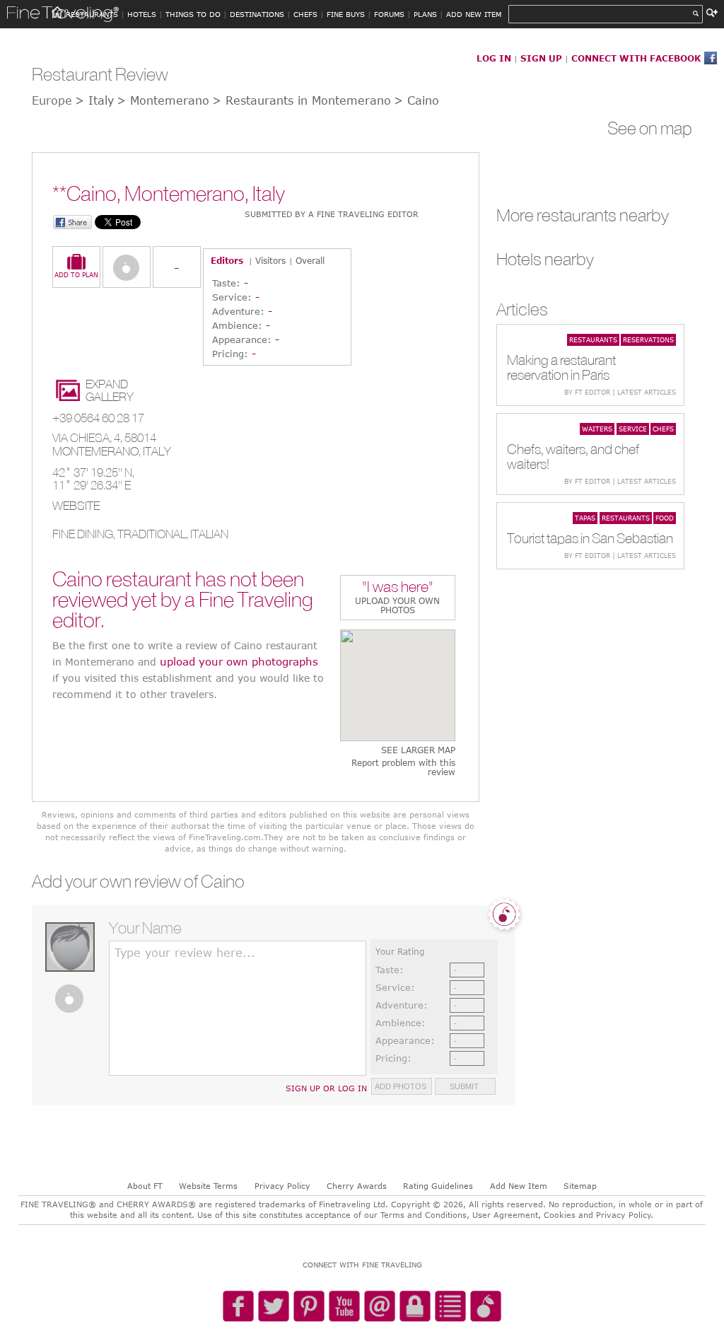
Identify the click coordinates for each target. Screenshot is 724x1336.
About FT (145, 1185)
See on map (649, 128)
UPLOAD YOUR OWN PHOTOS (397, 605)
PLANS (425, 14)
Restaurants (593, 339)
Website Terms (208, 1185)
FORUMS (389, 14)
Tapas (585, 517)
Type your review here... (185, 952)
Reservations (648, 339)
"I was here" (397, 588)
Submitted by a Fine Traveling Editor (332, 214)
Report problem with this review (403, 767)
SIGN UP (541, 58)
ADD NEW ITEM (473, 14)
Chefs (663, 428)
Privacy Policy (282, 1185)
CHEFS (305, 14)
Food (664, 517)
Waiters (597, 428)
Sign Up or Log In (326, 1088)
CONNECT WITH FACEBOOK (636, 58)
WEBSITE (76, 506)
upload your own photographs (239, 661)
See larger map (418, 750)
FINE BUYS (346, 14)
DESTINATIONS (257, 14)
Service (633, 428)
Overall (310, 260)
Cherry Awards (357, 1185)
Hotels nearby (545, 259)
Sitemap (580, 1185)
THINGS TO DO (193, 14)
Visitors (270, 260)
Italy (157, 451)
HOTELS (141, 14)
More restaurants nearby (582, 215)
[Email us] (379, 1307)
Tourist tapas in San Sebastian (590, 538)
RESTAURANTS (92, 14)
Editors (227, 260)
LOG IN (494, 58)
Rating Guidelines (438, 1185)
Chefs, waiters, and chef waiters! (573, 456)
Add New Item (518, 1185)
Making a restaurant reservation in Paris (561, 367)
